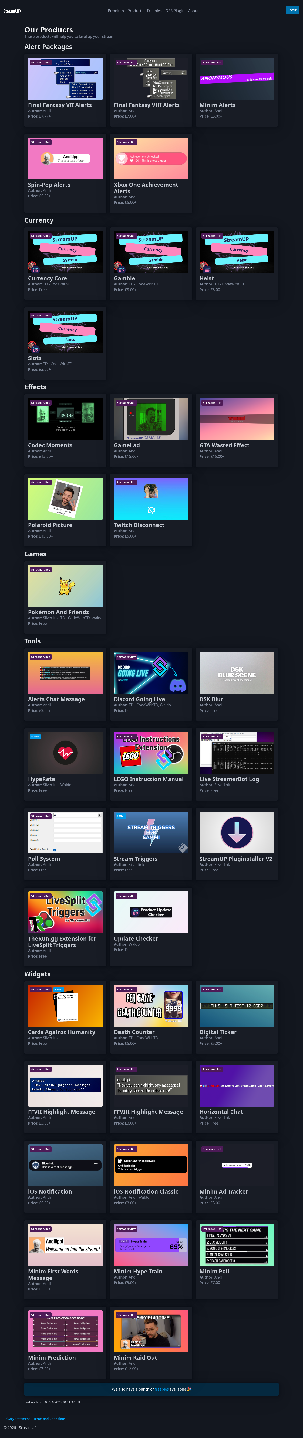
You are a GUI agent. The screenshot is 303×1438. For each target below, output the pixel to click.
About (193, 10)
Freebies (154, 10)
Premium (116, 10)
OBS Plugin (174, 10)
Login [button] (292, 10)
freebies (162, 1389)
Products (135, 10)
